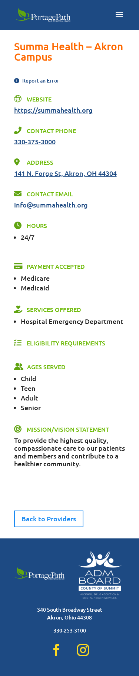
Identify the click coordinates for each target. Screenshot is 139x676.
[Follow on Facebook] (56, 650)
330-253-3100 (69, 630)
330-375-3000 (35, 141)
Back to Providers (48, 518)
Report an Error (40, 80)
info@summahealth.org (51, 204)
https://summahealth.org (53, 110)
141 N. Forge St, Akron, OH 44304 (65, 173)
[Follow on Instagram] (83, 650)
